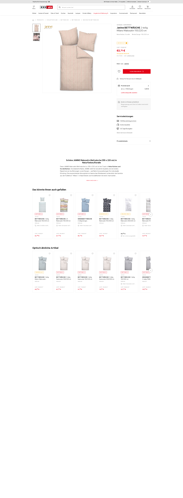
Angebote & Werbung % (101, 13)
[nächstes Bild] (150, 214)
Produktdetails (122, 141)
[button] (36, 28)
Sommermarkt (123, 13)
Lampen (77, 13)
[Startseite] (33, 20)
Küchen (63, 13)
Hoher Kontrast (142, 1)
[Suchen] (59, 7)
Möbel (34, 13)
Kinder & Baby (87, 13)
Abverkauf (121, 43)
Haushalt (70, 13)
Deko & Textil (55, 13)
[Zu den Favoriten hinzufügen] (119, 71)
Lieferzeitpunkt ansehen (129, 93)
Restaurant (133, 13)
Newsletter (142, 13)
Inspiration (113, 13)
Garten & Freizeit (43, 13)
